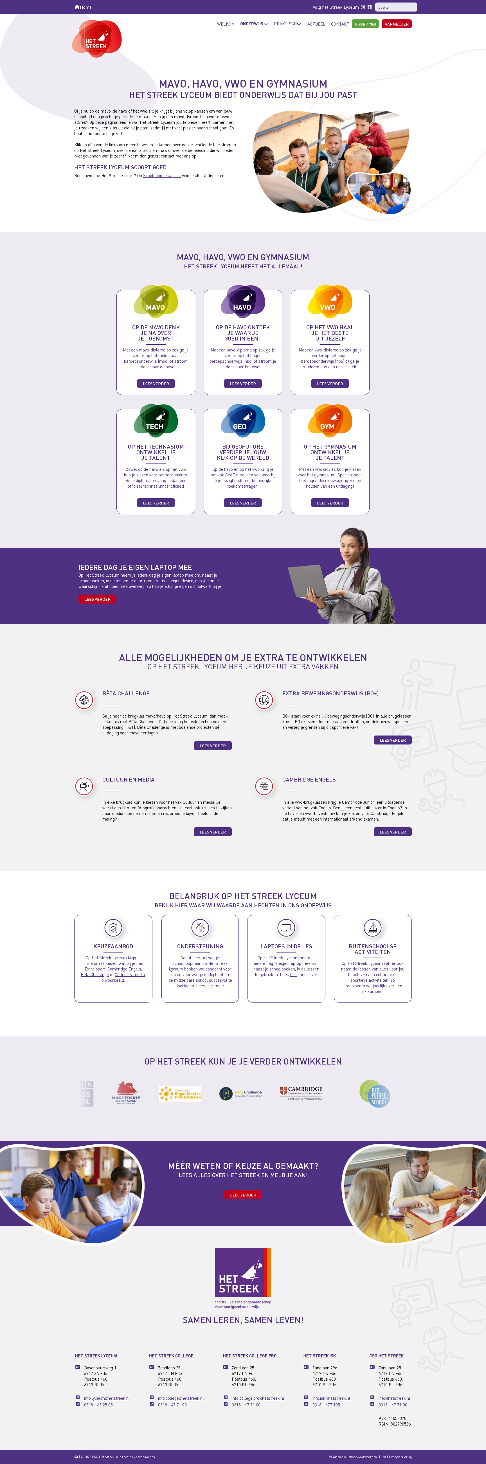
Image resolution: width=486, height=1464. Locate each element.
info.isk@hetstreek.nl (331, 1398)
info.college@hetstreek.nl (181, 1398)
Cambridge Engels (124, 969)
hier (209, 985)
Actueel (316, 24)
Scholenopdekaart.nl (162, 175)
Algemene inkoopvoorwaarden (354, 1457)
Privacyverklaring (399, 1457)
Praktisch (285, 23)
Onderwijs (251, 23)
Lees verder (156, 383)
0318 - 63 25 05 (98, 1405)
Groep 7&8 (365, 23)
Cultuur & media (130, 974)
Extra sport (95, 969)
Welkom (226, 24)
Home (86, 7)
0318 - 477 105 (326, 1405)
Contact (340, 24)
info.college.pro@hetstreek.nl (258, 1398)
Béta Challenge (95, 974)
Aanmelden (397, 23)
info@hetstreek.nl (394, 1398)
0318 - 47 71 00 (172, 1405)
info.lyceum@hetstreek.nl (107, 1398)
